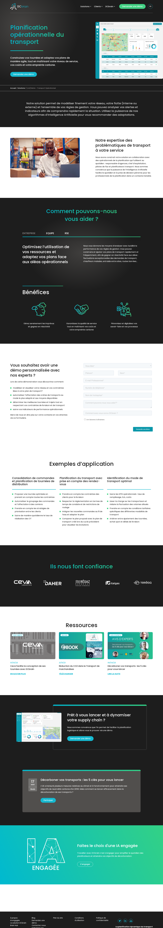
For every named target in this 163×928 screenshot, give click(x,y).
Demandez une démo (23, 74)
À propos (14, 918)
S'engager (85, 864)
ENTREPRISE (28, 233)
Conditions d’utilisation (79, 919)
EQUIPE (50, 233)
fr (150, 6)
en (150, 11)
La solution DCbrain (18, 923)
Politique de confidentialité (102, 919)
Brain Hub (14, 925)
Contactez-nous (39, 925)
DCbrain (109, 6)
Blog (33, 918)
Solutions (84, 6)
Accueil (13, 88)
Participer (48, 800)
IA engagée (15, 920)
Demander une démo (132, 6)
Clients (97, 6)
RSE (67, 233)
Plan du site (58, 918)
